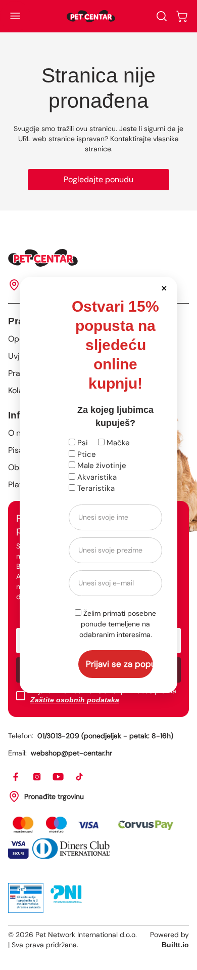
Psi (81, 443)
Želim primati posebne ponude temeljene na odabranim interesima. (118, 624)
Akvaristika (96, 477)
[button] (164, 288)
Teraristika (95, 488)
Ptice (85, 454)
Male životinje (100, 465)
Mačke (117, 443)
